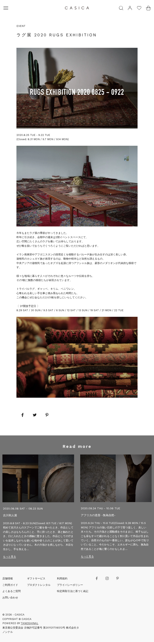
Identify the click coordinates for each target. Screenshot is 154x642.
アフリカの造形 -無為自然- (98, 515)
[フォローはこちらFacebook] (97, 578)
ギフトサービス (36, 578)
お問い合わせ (10, 597)
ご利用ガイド (10, 584)
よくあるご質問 (11, 591)
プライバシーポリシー (70, 584)
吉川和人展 (10, 515)
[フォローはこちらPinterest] (118, 578)
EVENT (20, 26)
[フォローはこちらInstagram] (107, 578)
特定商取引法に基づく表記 (72, 591)
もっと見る (9, 556)
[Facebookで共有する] (22, 415)
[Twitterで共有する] (35, 415)
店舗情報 (7, 578)
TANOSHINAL (29, 623)
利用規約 (62, 578)
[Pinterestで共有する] (47, 415)
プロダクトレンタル (39, 584)
